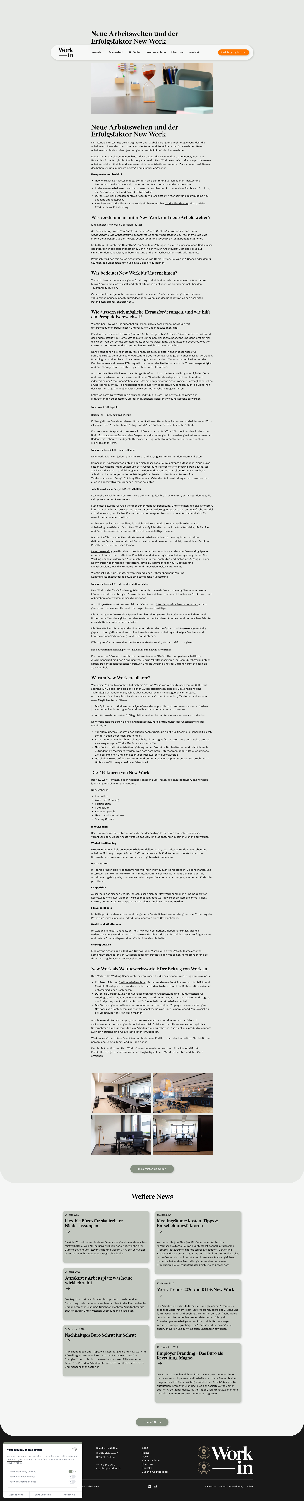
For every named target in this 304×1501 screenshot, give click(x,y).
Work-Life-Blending (177, 203)
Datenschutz (157, 388)
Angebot (98, 52)
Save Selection (43, 1494)
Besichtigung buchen (234, 52)
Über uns (177, 52)
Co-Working (178, 258)
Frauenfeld (116, 52)
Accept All (69, 1494)
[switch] (72, 1471)
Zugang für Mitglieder (155, 1471)
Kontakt (194, 52)
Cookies (249, 1486)
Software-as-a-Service (112, 435)
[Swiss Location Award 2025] (204, 1452)
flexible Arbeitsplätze (132, 982)
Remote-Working (101, 551)
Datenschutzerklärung (231, 1486)
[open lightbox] (121, 1093)
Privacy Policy (14, 1463)
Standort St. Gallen (107, 1448)
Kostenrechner (156, 52)
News (145, 1456)
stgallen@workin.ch (108, 1468)
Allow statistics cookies (22, 1476)
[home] (65, 52)
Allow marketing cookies (23, 1481)
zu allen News (152, 1421)
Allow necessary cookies (23, 1471)
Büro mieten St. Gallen (152, 1168)
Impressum (211, 1486)
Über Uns (147, 1464)
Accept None (16, 1494)
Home (145, 1452)
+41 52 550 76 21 (106, 1464)
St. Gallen (134, 52)
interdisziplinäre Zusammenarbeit (177, 604)
